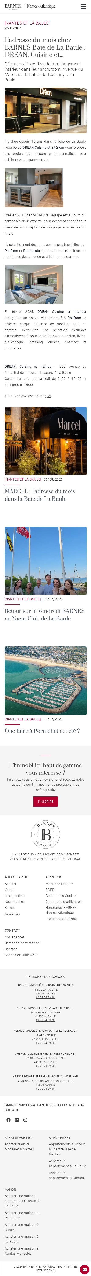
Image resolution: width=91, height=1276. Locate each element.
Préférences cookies (61, 919)
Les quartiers (15, 896)
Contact (11, 949)
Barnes (10, 908)
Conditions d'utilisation (64, 902)
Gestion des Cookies (61, 896)
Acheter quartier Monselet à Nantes (19, 1146)
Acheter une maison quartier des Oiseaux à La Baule (22, 1201)
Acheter (11, 884)
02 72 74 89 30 (45, 997)
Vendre (10, 890)
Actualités (12, 914)
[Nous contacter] (84, 1269)
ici (49, 396)
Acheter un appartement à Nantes (66, 1175)
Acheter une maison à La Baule (22, 1239)
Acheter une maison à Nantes (22, 1227)
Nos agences (15, 902)
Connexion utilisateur (21, 955)
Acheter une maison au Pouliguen (23, 1215)
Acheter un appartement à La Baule (67, 1163)
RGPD (50, 890)
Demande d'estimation (22, 943)
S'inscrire (46, 801)
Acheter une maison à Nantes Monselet (22, 1250)
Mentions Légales (59, 884)
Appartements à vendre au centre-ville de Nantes (67, 1149)
